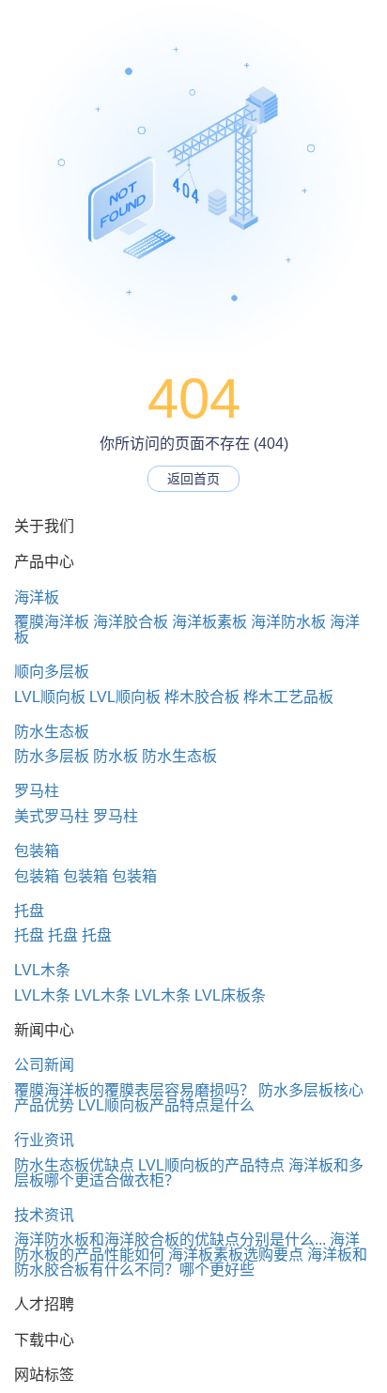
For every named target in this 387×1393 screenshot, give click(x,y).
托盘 (29, 911)
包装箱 (36, 851)
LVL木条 (42, 970)
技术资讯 (44, 1215)
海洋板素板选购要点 (235, 1255)
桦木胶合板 (202, 697)
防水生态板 (51, 732)
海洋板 (36, 597)
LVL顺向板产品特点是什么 (166, 1105)
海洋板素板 (209, 622)
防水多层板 (51, 756)
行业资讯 (44, 1140)
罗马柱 (36, 791)
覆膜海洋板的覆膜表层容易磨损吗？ (134, 1090)
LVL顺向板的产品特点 (211, 1165)
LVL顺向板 (49, 697)
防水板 (115, 756)
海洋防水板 (288, 622)
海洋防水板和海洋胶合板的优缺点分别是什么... (170, 1240)
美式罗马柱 (51, 816)
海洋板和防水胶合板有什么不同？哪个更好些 (190, 1262)
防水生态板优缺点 (74, 1165)
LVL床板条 (230, 995)
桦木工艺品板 (288, 697)
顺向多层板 (51, 672)
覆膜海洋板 (51, 622)
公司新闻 (44, 1065)
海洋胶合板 (130, 622)
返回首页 (193, 478)
